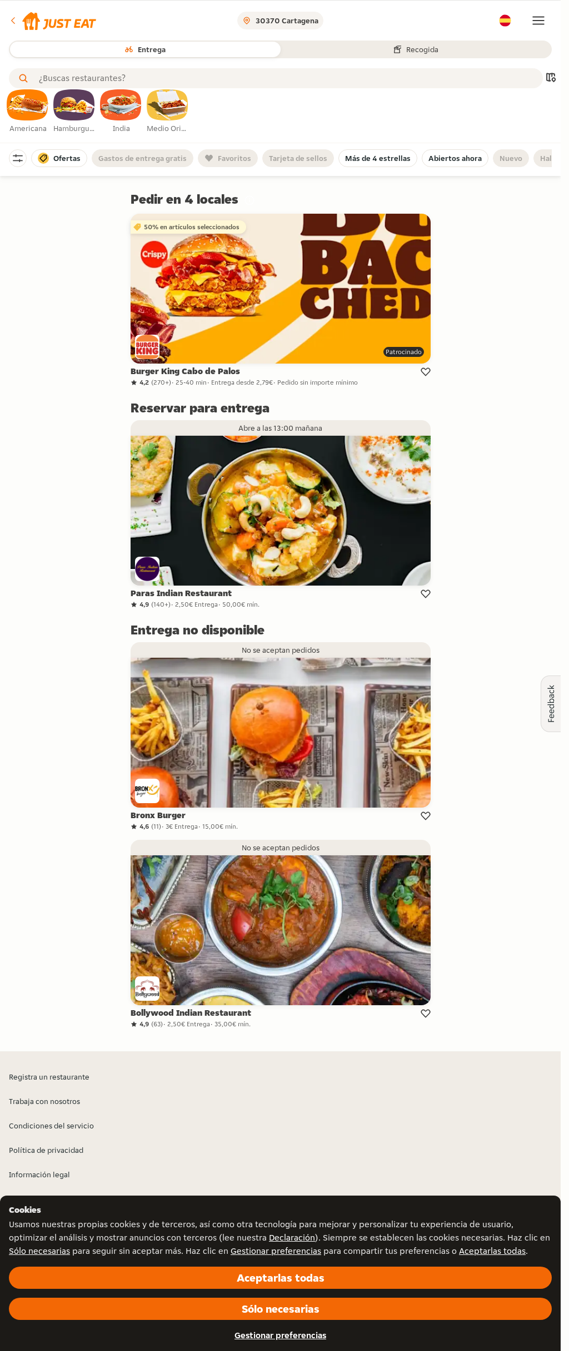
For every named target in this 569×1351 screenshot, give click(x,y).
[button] (52, 20)
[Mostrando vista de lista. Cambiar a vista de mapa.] (550, 78)
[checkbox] (28, 111)
